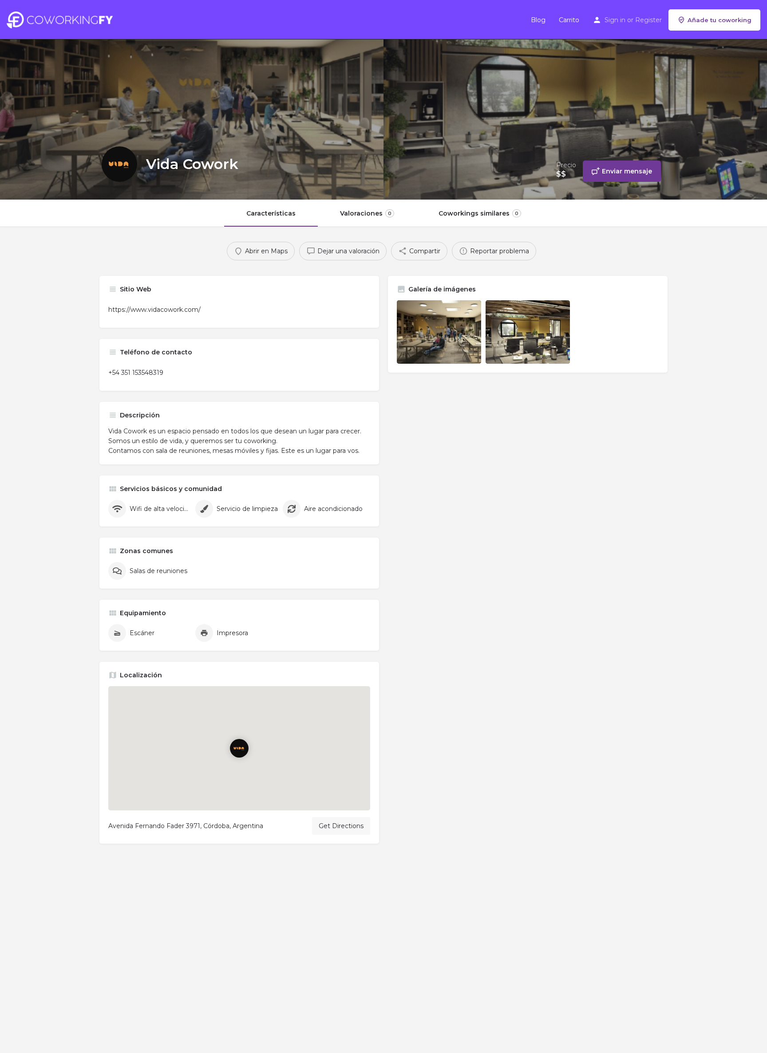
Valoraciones (365, 213)
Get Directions (341, 826)
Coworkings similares (478, 213)
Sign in (615, 20)
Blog (538, 20)
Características (271, 213)
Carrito (569, 20)
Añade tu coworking (719, 20)
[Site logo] (62, 19)
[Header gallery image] (192, 100)
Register (648, 20)
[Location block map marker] (239, 748)
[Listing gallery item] (439, 332)
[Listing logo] (119, 164)
